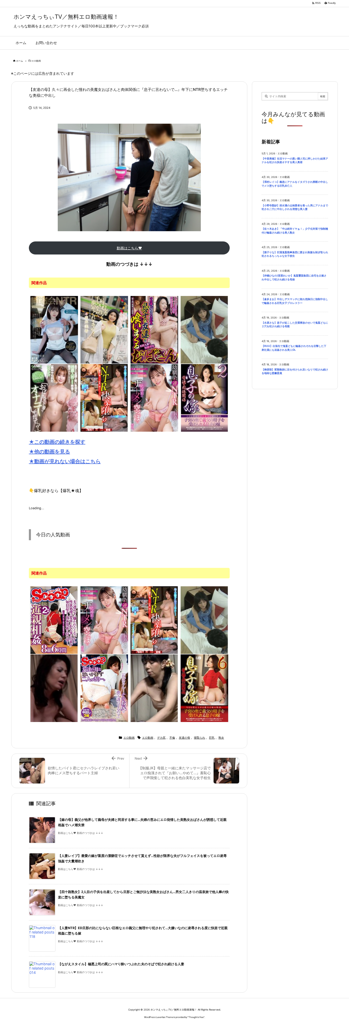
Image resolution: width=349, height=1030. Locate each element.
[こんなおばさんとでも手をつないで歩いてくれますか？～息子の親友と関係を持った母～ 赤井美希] (104, 329)
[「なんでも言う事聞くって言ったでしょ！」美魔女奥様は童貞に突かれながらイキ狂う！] (204, 329)
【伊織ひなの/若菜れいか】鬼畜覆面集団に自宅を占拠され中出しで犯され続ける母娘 (294, 277)
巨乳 (212, 737)
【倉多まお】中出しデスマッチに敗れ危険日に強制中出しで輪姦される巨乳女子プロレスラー (295, 301)
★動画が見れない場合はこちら (65, 461)
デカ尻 (161, 737)
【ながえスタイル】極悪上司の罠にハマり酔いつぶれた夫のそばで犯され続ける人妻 (121, 964)
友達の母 (184, 737)
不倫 (172, 737)
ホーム (19, 60)
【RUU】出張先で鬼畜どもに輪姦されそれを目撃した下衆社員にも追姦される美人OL (294, 348)
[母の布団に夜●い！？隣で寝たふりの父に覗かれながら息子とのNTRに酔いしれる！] (154, 687)
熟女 (221, 737)
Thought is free (196, 1017)
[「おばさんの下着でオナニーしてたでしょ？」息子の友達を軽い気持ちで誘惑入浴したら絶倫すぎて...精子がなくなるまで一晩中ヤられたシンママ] (54, 397)
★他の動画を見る (49, 452)
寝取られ (199, 737)
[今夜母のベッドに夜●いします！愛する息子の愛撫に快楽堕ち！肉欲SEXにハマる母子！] (54, 687)
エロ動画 (36, 60)
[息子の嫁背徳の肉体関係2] (204, 397)
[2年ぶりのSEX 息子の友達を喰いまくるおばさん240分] (154, 329)
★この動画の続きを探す (57, 442)
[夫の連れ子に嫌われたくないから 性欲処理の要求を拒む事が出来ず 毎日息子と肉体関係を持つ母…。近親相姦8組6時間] (54, 619)
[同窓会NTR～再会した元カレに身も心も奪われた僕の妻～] (54, 329)
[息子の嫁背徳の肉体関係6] (204, 687)
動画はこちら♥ (129, 248)
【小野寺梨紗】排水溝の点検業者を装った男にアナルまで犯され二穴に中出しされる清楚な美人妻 (295, 207)
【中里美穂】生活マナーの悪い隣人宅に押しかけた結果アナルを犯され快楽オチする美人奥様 (295, 160)
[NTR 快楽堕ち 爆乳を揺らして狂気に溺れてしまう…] (104, 397)
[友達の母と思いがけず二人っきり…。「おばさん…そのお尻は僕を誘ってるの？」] (104, 687)
